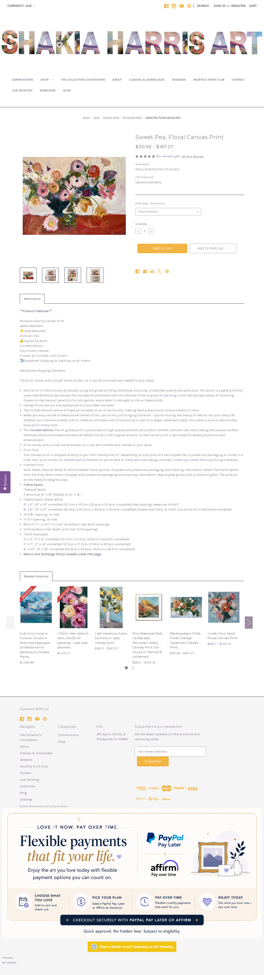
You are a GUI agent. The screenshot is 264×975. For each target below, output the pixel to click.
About (117, 79)
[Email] (145, 271)
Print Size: (150, 203)
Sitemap (26, 799)
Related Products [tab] (36, 576)
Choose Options (111, 611)
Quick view (36, 603)
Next (249, 622)
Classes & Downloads (147, 79)
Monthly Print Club (208, 79)
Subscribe (48, 90)
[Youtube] (181, 6)
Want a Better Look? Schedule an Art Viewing (136, 947)
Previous (10, 622)
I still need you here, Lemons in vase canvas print (111, 638)
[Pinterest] (189, 6)
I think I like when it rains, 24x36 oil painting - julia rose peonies (73, 640)
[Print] (152, 271)
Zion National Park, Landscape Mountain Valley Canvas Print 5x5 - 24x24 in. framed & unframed (147, 645)
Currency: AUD (19, 6)
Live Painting (22, 90)
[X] (160, 271)
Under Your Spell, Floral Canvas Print (222, 635)
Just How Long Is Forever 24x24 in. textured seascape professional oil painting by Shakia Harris (35, 645)
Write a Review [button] (192, 156)
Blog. (67, 90)
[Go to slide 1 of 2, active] (126, 667)
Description (32, 299)
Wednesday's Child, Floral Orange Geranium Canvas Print (185, 640)
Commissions (22, 79)
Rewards (179, 79)
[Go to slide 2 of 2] (132, 667)
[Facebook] (166, 6)
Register (238, 6)
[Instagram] (174, 6)
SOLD (36, 611)
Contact (238, 79)
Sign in (220, 6)
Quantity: (141, 224)
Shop (45, 79)
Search (203, 6)
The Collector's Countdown (83, 79)
